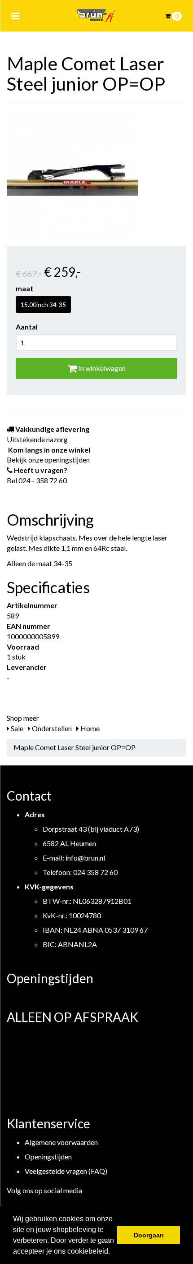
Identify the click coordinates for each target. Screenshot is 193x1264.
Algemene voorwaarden (61, 1142)
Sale (16, 728)
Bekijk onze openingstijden (48, 459)
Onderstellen (51, 728)
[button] (113, 1252)
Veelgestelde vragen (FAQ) (66, 1171)
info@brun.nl (85, 857)
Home (89, 728)
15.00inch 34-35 (43, 304)
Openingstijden (48, 1156)
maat (24, 288)
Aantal (27, 326)
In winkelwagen (101, 368)
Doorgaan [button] (149, 1235)
